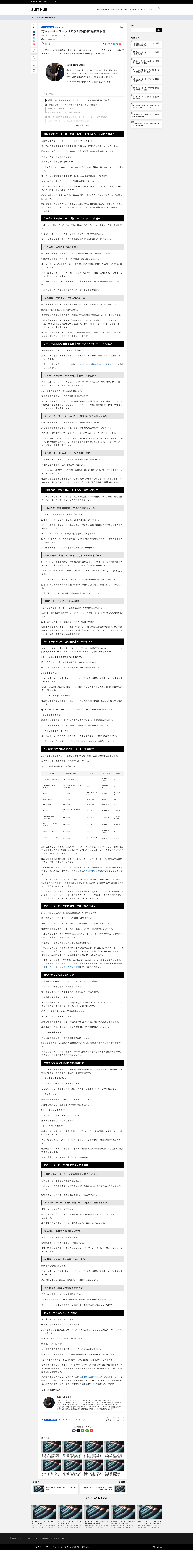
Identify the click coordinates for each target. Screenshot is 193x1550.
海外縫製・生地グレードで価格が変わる (64, 112)
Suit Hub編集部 (50, 39)
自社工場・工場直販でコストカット (62, 108)
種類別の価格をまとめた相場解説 (97, 1377)
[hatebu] (34, 38)
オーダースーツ (48, 36)
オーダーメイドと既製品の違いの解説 (62, 966)
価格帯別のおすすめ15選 (93, 870)
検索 (132, 25)
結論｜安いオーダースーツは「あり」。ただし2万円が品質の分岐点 (78, 100)
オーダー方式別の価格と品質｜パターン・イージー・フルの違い (77, 116)
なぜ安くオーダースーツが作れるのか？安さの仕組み (72, 104)
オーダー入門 (61, 36)
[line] (34, 41)
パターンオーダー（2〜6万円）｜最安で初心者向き (69, 120)
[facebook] (34, 32)
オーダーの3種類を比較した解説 (95, 364)
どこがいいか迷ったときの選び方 (81, 741)
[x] (34, 35)
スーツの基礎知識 (47, 27)
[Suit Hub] (39, 9)
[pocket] (34, 44)
